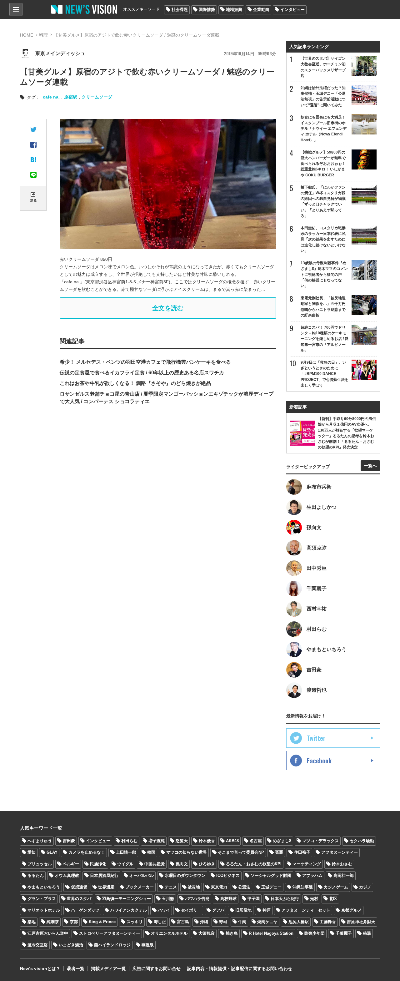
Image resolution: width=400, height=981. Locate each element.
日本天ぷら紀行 (285, 898)
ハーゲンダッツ (85, 910)
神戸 (266, 910)
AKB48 (232, 840)
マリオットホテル (44, 910)
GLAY (52, 852)
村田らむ (129, 840)
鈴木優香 (207, 840)
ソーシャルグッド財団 (271, 875)
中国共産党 (154, 864)
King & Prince (102, 921)
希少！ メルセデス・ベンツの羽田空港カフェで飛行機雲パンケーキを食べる (145, 362)
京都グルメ (351, 910)
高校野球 (228, 898)
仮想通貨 (79, 887)
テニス (171, 887)
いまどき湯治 (71, 945)
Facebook (319, 760)
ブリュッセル (40, 864)
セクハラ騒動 (362, 840)
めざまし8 (282, 840)
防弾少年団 (314, 933)
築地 (32, 921)
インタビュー (292, 9)
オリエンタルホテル (169, 933)
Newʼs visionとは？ (40, 968)
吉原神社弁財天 (361, 921)
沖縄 (204, 921)
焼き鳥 (232, 933)
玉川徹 (168, 898)
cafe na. (51, 96)
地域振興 (234, 9)
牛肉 (242, 921)
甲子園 (254, 898)
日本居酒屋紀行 (104, 875)
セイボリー (191, 910)
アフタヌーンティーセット (306, 910)
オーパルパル (141, 875)
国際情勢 (207, 9)
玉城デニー (271, 887)
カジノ (365, 887)
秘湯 (367, 933)
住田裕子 (302, 852)
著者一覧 (75, 968)
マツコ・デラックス (320, 840)
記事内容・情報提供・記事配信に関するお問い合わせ (239, 968)
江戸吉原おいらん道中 (48, 933)
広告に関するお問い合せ (156, 968)
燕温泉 (148, 945)
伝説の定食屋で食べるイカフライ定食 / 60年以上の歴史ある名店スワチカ (142, 372)
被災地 (194, 887)
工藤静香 (328, 921)
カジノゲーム (336, 887)
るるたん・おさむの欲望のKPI (254, 864)
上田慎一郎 (126, 852)
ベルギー (71, 864)
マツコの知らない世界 (186, 852)
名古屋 (256, 840)
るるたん (36, 875)
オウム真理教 (67, 875)
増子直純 (156, 840)
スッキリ (135, 921)
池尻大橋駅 (298, 921)
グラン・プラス (42, 898)
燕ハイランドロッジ (112, 945)
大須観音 (206, 933)
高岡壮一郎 (343, 875)
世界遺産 (106, 887)
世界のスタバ (79, 898)
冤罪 (279, 852)
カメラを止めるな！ (86, 852)
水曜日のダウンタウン (185, 875)
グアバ (218, 910)
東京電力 (219, 887)
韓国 (151, 852)
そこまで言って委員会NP (241, 852)
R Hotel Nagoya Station (271, 933)
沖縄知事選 (302, 887)
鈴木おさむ (342, 864)
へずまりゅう (40, 840)
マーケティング (306, 864)
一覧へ (370, 465)
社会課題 (180, 9)
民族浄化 (98, 864)
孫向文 (182, 864)
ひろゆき (207, 864)
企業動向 (261, 9)
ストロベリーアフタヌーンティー (109, 933)
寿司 (223, 921)
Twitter (316, 738)
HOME (26, 35)
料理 (43, 35)
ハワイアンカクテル (128, 910)
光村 (314, 898)
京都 (74, 921)
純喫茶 (53, 921)
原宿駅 (70, 96)
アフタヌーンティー (339, 852)
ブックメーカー (139, 887)
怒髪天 (182, 840)
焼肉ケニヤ (267, 921)
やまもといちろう (44, 887)
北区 (333, 898)
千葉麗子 (344, 933)
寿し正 (160, 921)
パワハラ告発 (197, 898)
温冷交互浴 (38, 945)
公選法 (244, 887)
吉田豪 (69, 840)
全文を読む (167, 308)
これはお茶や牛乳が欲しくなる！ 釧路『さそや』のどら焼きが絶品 (135, 383)
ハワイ (164, 910)
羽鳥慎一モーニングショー (126, 898)
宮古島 (183, 921)
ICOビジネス (228, 875)
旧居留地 (243, 910)
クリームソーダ (97, 96)
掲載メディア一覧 (108, 968)
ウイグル (125, 864)
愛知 (32, 852)
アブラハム (312, 875)
